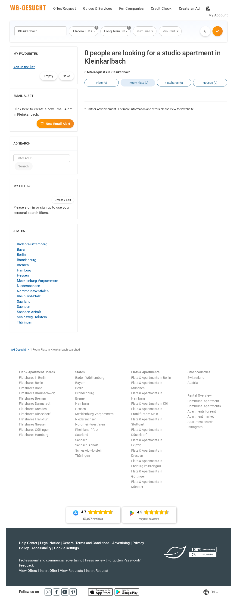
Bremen (23, 265)
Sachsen (23, 307)
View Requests (71, 571)
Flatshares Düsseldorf (34, 414)
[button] (83, 31)
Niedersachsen (28, 286)
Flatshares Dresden (33, 409)
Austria (192, 383)
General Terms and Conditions (86, 543)
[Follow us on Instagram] (48, 592)
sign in (30, 207)
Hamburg (24, 270)
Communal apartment (203, 401)
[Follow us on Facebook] (57, 592)
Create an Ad (189, 8)
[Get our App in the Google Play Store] (127, 592)
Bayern (22, 249)
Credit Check (161, 8)
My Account (218, 15)
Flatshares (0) (174, 82)
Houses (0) (210, 82)
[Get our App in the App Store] (101, 592)
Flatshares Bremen (32, 398)
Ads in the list (24, 67)
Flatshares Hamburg (34, 435)
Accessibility (41, 548)
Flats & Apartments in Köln (150, 403)
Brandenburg (26, 260)
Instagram (195, 427)
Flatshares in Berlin (32, 377)
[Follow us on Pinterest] (73, 592)
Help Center (28, 543)
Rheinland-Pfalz (29, 296)
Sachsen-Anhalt (29, 312)
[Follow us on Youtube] (65, 592)
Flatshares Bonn (31, 388)
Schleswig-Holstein (32, 317)
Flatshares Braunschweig (37, 393)
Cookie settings (66, 548)
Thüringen (24, 322)
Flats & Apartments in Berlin (151, 377)
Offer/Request (64, 8)
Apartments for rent (201, 411)
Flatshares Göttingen (34, 430)
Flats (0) (101, 82)
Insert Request (97, 571)
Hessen (23, 275)
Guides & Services (97, 8)
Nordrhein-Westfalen (33, 291)
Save (66, 76)
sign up (45, 207)
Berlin (21, 255)
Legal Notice (50, 543)
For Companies (131, 8)
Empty (48, 76)
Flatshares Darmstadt (34, 403)
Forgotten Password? (124, 560)
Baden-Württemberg (32, 244)
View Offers (28, 571)
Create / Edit (63, 200)
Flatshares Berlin (31, 383)
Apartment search (200, 422)
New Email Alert (58, 124)
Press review (95, 560)
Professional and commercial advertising (50, 560)
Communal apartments (204, 406)
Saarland (23, 301)
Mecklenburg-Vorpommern (37, 281)
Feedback (26, 565)
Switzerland (195, 377)
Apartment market (200, 416)
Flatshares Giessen (32, 424)
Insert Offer (48, 571)
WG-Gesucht (18, 349)
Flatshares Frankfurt (34, 419)
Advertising (121, 543)
